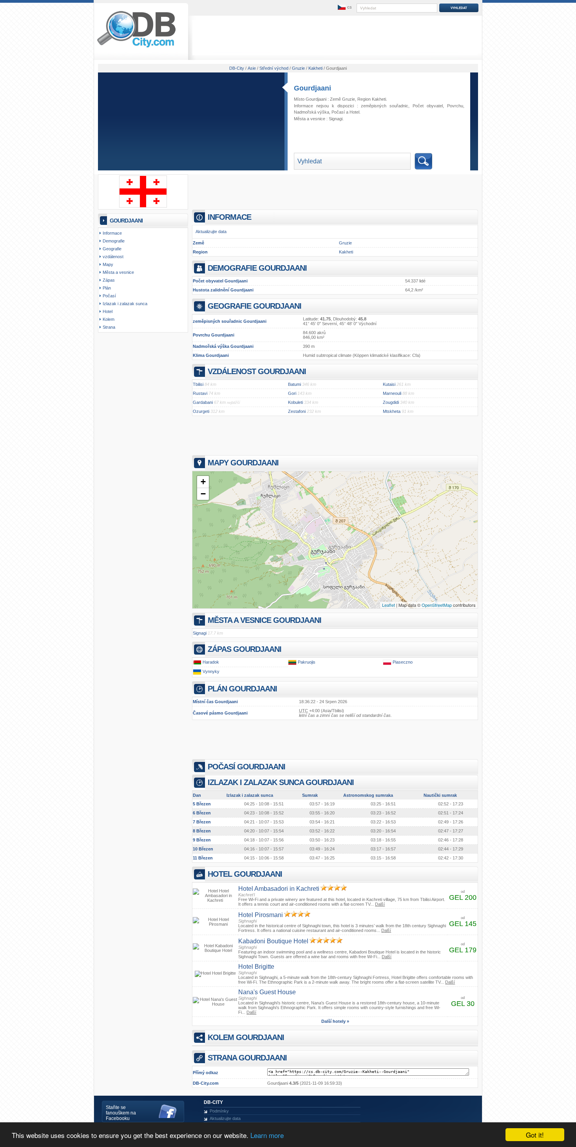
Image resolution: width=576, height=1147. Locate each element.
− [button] (203, 494)
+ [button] (203, 482)
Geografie (112, 248)
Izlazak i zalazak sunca (125, 303)
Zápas (109, 280)
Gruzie (345, 243)
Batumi (294, 384)
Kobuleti (295, 402)
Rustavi (200, 393)
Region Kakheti (371, 99)
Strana (109, 327)
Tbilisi (198, 384)
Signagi (335, 118)
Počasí (338, 112)
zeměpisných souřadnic (384, 105)
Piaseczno (403, 662)
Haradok (211, 662)
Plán (107, 288)
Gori (292, 393)
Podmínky (219, 1111)
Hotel (354, 112)
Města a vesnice (118, 272)
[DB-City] (136, 47)
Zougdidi (391, 402)
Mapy (108, 264)
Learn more (267, 1135)
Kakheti (346, 252)
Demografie (114, 241)
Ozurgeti (201, 411)
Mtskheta (391, 411)
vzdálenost (113, 256)
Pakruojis (306, 662)
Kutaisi (389, 384)
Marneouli (392, 393)
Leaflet (388, 605)
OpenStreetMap (437, 605)
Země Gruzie (342, 99)
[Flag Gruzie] (143, 206)
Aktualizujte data (211, 231)
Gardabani (203, 402)
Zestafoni (297, 411)
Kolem (108, 319)
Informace (112, 233)
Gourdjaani (312, 88)
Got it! (535, 1135)
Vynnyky (211, 671)
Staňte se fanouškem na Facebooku (121, 1113)
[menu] (344, 7)
